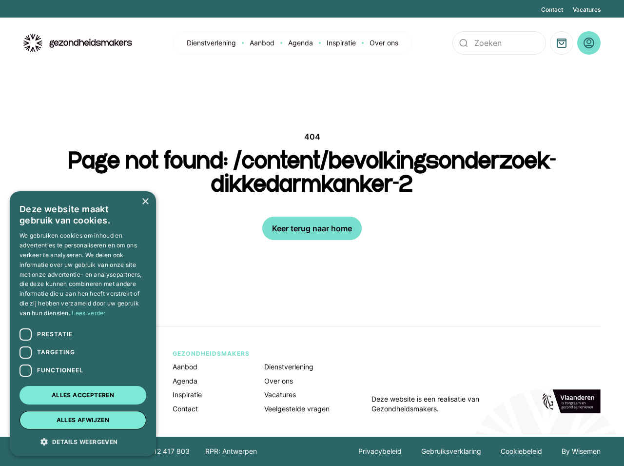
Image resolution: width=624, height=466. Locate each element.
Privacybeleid (380, 451)
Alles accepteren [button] (83, 395)
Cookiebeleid (521, 451)
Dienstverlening (211, 43)
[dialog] (83, 323)
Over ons (384, 43)
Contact (552, 9)
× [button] (145, 201)
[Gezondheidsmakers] (78, 43)
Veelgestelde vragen (297, 409)
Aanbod (262, 43)
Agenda (300, 43)
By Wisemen (581, 451)
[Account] (589, 43)
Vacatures (587, 9)
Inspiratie (341, 43)
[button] (83, 441)
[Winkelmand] (561, 43)
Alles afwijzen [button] (83, 420)
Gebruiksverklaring (451, 451)
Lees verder (88, 313)
